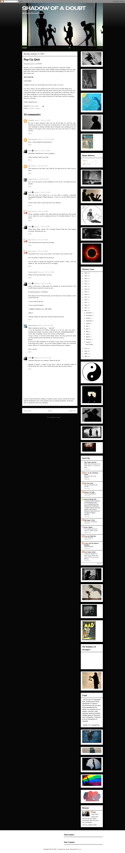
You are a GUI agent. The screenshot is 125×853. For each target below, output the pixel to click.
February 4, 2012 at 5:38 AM (46, 272)
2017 (86, 297)
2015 (86, 302)
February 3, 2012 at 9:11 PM (40, 240)
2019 (86, 292)
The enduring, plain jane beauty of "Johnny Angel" (91, 529)
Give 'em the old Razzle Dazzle (91, 473)
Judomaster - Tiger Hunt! (90, 522)
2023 (86, 281)
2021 (86, 286)
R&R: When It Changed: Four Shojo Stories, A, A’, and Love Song (92, 465)
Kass (29, 211)
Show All (99, 563)
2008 (86, 356)
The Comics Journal (90, 462)
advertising (31, 108)
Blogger (79, 849)
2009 (86, 354)
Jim (29, 166)
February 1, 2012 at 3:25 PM (42, 192)
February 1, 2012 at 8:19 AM (41, 179)
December (89, 313)
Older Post (72, 411)
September (89, 321)
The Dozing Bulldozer (90, 494)
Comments (88, 164)
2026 (86, 273)
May (87, 331)
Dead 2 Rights (88, 527)
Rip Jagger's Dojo (89, 520)
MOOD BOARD (88, 546)
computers (38, 108)
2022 (86, 284)
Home (50, 411)
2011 (86, 348)
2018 (86, 294)
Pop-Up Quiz (89, 344)
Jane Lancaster (32, 139)
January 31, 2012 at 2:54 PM (42, 151)
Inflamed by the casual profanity (90, 477)
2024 (86, 278)
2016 (86, 300)
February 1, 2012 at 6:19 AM (39, 166)
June (87, 329)
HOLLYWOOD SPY (90, 499)
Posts (86, 161)
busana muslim (32, 272)
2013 (86, 308)
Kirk (29, 151)
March (88, 337)
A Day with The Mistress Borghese (91, 544)
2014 (86, 305)
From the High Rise (90, 536)
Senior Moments (88, 538)
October (88, 318)
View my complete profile (89, 825)
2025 (86, 276)
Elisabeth (31, 120)
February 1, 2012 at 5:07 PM (40, 211)
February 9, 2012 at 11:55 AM (42, 358)
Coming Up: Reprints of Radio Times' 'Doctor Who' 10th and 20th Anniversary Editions (91, 556)
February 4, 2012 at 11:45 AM (42, 283)
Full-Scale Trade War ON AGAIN (91, 485)
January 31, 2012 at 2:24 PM (46, 139)
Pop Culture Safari (90, 552)
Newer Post (27, 411)
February (88, 339)
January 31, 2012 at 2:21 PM (42, 120)
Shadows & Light (89, 492)
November (89, 315)
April (87, 334)
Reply (30, 133)
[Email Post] (42, 106)
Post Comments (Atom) (53, 417)
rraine (30, 179)
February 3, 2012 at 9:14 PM (40, 251)
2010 (86, 351)
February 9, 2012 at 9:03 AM (45, 325)
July (87, 326)
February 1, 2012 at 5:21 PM (42, 226)
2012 (86, 310)
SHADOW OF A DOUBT (53, 8)
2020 (86, 289)
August (88, 323)
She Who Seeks (88, 483)
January (88, 342)
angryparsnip (32, 325)
